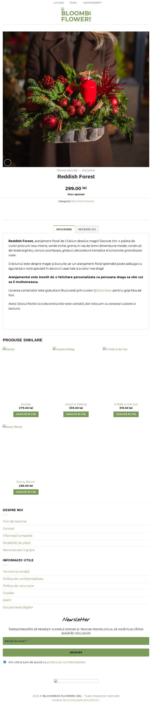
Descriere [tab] (64, 229)
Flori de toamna (14, 521)
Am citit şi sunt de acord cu (46, 662)
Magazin (88, 170)
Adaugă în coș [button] (26, 414)
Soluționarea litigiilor (18, 607)
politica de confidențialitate (66, 662)
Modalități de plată (16, 543)
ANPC (7, 600)
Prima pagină (67, 170)
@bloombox (102, 290)
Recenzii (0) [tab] (87, 229)
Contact (9, 528)
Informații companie (17, 535)
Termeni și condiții (16, 571)
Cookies (8, 593)
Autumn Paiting (76, 404)
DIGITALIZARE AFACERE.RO (83, 700)
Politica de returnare (18, 586)
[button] (5, 14)
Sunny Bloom (25, 482)
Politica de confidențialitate (23, 579)
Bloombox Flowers (82, 201)
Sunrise (26, 404)
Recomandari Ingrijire (19, 550)
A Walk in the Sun (126, 404)
